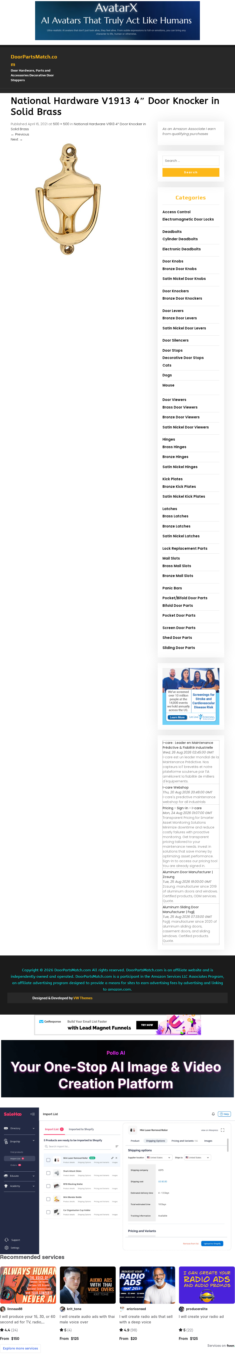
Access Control (176, 212)
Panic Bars (172, 588)
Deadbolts (172, 231)
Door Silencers (175, 340)
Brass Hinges (174, 446)
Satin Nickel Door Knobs (184, 278)
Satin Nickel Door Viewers (185, 427)
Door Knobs (172, 261)
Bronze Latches (176, 526)
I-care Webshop (176, 787)
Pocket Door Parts (179, 615)
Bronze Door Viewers (181, 417)
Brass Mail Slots (176, 565)
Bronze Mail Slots (177, 575)
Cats (166, 365)
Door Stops (172, 350)
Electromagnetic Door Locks (188, 219)
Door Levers (173, 310)
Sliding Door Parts (178, 647)
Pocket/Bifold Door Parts (184, 598)
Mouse (168, 385)
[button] (117, 90)
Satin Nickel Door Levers (184, 328)
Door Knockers (175, 291)
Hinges (168, 439)
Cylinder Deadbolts (180, 239)
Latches (169, 508)
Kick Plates (172, 479)
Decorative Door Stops (183, 357)
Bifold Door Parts (177, 605)
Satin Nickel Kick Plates (183, 496)
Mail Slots (171, 558)
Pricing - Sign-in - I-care (182, 808)
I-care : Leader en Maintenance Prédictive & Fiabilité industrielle (188, 745)
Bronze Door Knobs (179, 268)
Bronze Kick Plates (179, 486)
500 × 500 (61, 123)
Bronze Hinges (175, 456)
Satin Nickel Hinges (180, 466)
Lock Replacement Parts (184, 548)
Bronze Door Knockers (182, 298)
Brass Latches (175, 516)
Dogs (167, 375)
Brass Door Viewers (180, 407)
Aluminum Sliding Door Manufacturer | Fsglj (181, 909)
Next (17, 139)
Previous (20, 134)
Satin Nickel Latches (181, 536)
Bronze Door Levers (179, 318)
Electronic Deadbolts (181, 249)
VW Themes (82, 998)
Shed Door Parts (177, 637)
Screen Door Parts (179, 627)
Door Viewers (174, 399)
